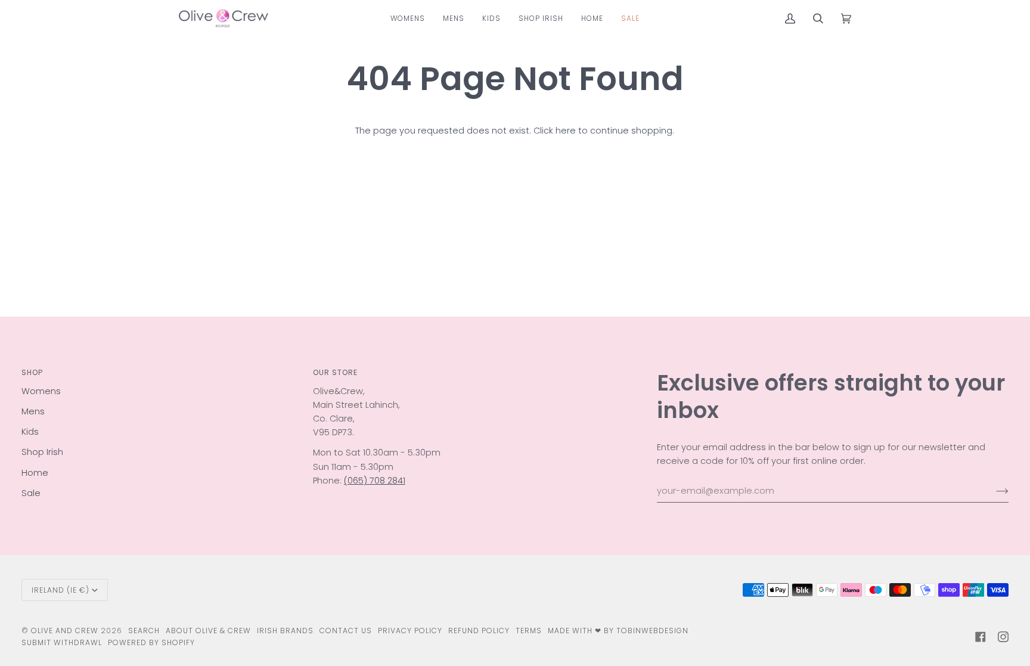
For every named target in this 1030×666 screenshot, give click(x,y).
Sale (31, 493)
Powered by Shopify (151, 642)
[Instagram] (1003, 636)
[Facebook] (980, 636)
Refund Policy (479, 630)
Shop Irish (42, 452)
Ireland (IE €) (60, 590)
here (566, 131)
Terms (529, 630)
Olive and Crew (64, 630)
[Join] (993, 491)
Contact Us (345, 630)
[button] (407, 18)
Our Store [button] (335, 372)
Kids (30, 432)
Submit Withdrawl (61, 642)
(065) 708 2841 (374, 481)
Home (34, 473)
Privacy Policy (410, 630)
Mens (33, 411)
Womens (41, 391)
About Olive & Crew (208, 630)
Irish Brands (285, 630)
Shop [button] (32, 372)
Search (144, 630)
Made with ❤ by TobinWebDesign (618, 630)
